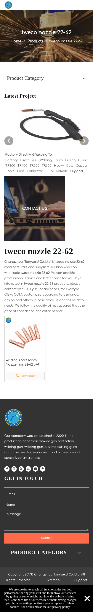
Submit (46, 538)
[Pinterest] (42, 469)
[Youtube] (28, 469)
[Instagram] (35, 469)
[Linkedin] (14, 469)
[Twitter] (21, 469)
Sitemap (53, 580)
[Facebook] (7, 469)
